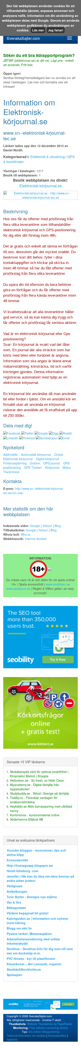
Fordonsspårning (15, 463)
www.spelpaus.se (18, 588)
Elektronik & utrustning (47, 156)
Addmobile (10, 454)
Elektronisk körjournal (18, 459)
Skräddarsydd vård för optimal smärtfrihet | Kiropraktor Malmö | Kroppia (39, 774)
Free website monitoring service (48, 1028)
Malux (67, 467)
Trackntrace (11, 472)
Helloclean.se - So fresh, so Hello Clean (37, 780)
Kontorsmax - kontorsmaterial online (34, 815)
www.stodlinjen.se (58, 584)
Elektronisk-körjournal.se (40, 185)
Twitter (11, 1036)
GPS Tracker (33, 467)
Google (35, 526)
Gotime (35, 463)
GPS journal (51, 463)
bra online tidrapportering (44, 1032)
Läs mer (38, 30)
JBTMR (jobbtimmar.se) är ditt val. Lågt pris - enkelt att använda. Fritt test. (39, 60)
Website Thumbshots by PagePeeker (49, 1024)
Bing (58, 526)
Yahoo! (47, 526)
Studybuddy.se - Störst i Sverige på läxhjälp (39, 793)
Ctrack (58, 454)
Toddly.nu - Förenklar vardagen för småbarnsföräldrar (33, 799)
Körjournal (52, 467)
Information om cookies (31, 1036)
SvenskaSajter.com (23, 38)
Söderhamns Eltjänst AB (26, 819)
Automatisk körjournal (36, 454)
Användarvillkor (57, 1036)
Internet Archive (35, 539)
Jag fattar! (55, 30)
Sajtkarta (12, 1039)
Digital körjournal (47, 459)
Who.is (25, 534)
